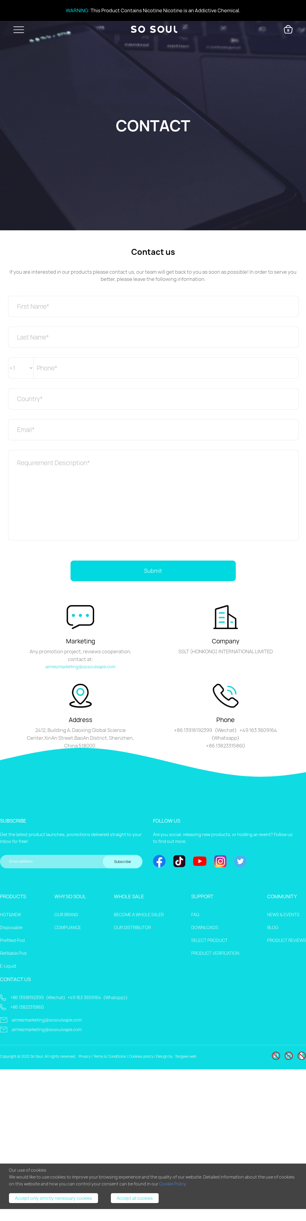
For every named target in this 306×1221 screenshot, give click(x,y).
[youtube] (199, 861)
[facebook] (159, 862)
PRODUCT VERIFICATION (215, 953)
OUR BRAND (66, 914)
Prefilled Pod (12, 940)
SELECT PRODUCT (209, 940)
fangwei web (185, 1056)
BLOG (273, 927)
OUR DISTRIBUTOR (132, 927)
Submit (153, 571)
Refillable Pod (13, 953)
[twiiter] (240, 862)
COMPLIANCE (67, 927)
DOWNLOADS (204, 927)
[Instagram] (220, 862)
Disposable (11, 927)
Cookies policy (141, 1056)
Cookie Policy (172, 1184)
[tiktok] (179, 861)
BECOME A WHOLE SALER (139, 914)
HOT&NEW (10, 914)
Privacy (85, 1056)
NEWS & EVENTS (283, 914)
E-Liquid (8, 966)
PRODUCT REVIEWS (286, 940)
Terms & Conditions (109, 1056)
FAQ (195, 914)
